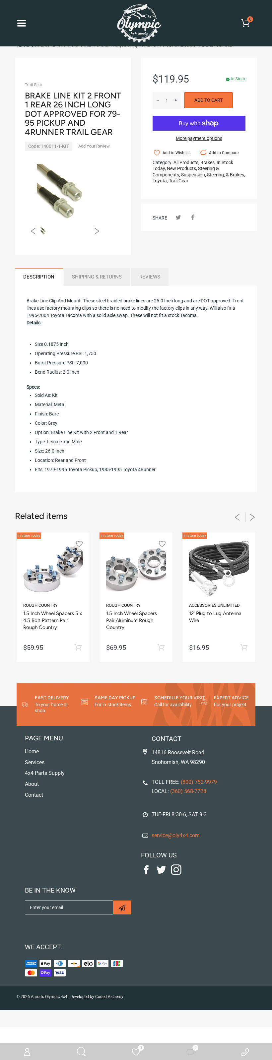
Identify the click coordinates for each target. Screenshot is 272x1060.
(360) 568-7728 (188, 791)
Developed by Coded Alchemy (96, 996)
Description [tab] (38, 277)
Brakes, (208, 162)
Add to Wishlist (176, 153)
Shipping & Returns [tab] (97, 277)
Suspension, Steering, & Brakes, (213, 174)
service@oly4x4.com (176, 835)
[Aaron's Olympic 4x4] (136, 23)
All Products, (186, 162)
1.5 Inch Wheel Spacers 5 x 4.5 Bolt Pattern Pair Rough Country (52, 620)
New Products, (182, 168)
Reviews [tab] (149, 277)
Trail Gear (33, 85)
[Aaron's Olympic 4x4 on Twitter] (161, 873)
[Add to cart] (78, 648)
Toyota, (160, 180)
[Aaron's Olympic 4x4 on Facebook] (146, 873)
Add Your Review (94, 146)
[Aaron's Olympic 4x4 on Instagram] (176, 873)
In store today (29, 535)
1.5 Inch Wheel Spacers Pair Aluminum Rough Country (131, 620)
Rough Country (40, 605)
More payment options (199, 138)
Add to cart (208, 100)
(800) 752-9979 (199, 782)
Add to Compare (223, 153)
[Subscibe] (122, 907)
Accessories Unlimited (214, 605)
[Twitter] (178, 217)
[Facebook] (192, 217)
